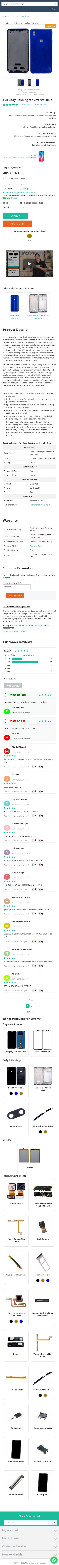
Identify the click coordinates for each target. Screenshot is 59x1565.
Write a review (41, 104)
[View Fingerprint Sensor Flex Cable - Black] (11, 1321)
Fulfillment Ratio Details (40, 505)
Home (5, 16)
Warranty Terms (36, 546)
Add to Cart (17, 223)
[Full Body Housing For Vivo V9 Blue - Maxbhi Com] (29, 51)
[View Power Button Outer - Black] (40, 1395)
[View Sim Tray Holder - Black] (37, 1280)
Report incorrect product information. (19, 192)
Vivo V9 (14, 16)
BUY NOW (15, 215)
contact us (38, 625)
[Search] (55, 4)
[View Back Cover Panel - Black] (11, 1093)
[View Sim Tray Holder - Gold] (42, 1280)
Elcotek (43, 1563)
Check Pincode (15, 595)
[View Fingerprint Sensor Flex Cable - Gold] (16, 1321)
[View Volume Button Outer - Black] (40, 1131)
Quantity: (7, 207)
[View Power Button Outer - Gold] (45, 1395)
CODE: (5, 203)
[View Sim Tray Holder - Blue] (47, 1280)
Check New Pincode (11, 583)
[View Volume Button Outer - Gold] (45, 1131)
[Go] (54, 1522)
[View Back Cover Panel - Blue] (16, 1093)
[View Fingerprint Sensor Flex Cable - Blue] (21, 1321)
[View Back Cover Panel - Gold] (21, 1093)
